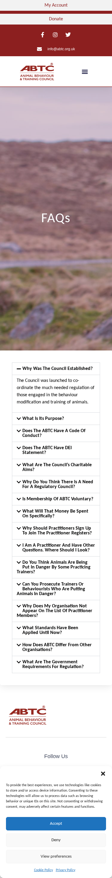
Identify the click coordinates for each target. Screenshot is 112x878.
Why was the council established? (57, 368)
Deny (56, 840)
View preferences (56, 856)
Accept (56, 823)
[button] (103, 774)
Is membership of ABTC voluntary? (57, 499)
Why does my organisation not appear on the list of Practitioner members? (54, 611)
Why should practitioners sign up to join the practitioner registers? (57, 531)
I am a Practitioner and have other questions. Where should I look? (58, 548)
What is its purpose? (43, 418)
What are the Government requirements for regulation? (53, 664)
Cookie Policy (43, 870)
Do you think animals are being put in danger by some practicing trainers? (53, 567)
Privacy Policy (65, 870)
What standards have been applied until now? (50, 630)
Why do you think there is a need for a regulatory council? (57, 484)
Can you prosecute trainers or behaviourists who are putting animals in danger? (51, 589)
